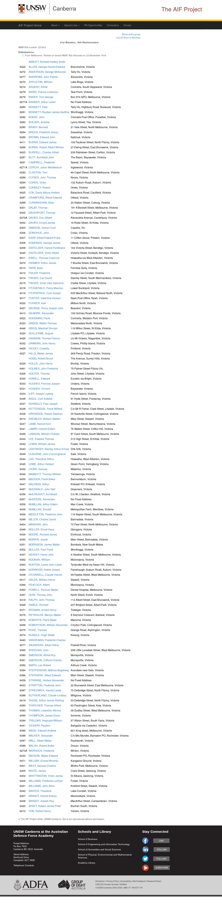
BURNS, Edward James (43, 142)
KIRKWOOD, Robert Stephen (46, 414)
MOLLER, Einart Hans (41, 529)
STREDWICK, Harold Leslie (45, 690)
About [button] (54, 25)
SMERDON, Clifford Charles (45, 660)
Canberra (64, 8)
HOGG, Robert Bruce (41, 358)
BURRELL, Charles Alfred (44, 152)
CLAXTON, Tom (38, 172)
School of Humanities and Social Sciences (99, 849)
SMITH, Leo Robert (40, 665)
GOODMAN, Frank (39, 318)
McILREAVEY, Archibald (43, 494)
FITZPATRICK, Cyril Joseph (45, 293)
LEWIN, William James (42, 444)
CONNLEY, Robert (39, 187)
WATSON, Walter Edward (43, 756)
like (161, 840)
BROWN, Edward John (42, 137)
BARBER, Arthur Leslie (42, 102)
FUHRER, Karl (37, 303)
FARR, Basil (36, 268)
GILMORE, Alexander (41, 313)
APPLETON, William (40, 82)
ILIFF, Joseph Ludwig (41, 393)
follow (162, 849)
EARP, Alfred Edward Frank (44, 238)
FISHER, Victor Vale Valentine (46, 283)
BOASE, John (37, 117)
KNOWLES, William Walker (44, 419)
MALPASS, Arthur (39, 484)
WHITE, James (37, 771)
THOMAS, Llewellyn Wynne (45, 710)
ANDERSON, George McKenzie (47, 72)
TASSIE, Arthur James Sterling (46, 700)
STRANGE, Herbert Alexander (46, 680)
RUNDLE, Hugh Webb (42, 635)
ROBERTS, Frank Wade (43, 620)
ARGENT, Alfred (38, 87)
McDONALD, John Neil (42, 489)
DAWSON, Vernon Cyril (42, 228)
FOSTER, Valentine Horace (45, 298)
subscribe (161, 867)
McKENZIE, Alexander (42, 499)
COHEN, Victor (37, 182)
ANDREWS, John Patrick (43, 77)
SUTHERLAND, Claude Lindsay (47, 695)
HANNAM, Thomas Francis (44, 338)
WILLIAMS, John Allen (42, 786)
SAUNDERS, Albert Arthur (44, 645)
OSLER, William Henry (42, 580)
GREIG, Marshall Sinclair (43, 328)
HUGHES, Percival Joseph (44, 383)
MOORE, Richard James (43, 534)
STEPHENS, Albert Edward (45, 675)
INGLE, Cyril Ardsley (40, 398)
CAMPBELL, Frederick (42, 162)
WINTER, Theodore (40, 791)
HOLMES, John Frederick (43, 368)
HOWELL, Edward (39, 378)
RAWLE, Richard (38, 605)
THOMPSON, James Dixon (44, 715)
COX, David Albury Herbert (44, 192)
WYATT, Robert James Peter (45, 806)
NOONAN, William (39, 559)
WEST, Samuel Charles (42, 766)
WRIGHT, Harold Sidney (43, 796)
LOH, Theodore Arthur (41, 459)
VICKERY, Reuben (39, 725)
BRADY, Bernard (38, 127)
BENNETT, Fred (38, 107)
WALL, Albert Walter (40, 740)
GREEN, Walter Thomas (43, 323)
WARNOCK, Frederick (41, 750)
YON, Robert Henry (40, 811)
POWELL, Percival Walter (43, 590)
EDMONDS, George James (44, 243)
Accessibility (125, 881)
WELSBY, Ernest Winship (43, 761)
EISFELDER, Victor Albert (44, 253)
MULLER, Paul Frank (41, 549)
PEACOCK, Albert (39, 585)
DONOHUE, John (39, 233)
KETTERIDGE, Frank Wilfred (45, 409)
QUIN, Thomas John (40, 595)
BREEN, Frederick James (43, 132)
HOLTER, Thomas (39, 373)
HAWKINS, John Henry (42, 343)
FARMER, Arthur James (42, 263)
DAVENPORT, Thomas (42, 212)
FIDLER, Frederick (39, 273)
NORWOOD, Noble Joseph (44, 569)
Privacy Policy (112, 881)
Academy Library (86, 862)
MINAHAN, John (38, 524)
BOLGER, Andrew (39, 122)
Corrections (113, 25)
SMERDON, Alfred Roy (42, 655)
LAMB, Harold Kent (40, 424)
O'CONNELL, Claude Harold (45, 574)
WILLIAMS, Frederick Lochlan (46, 781)
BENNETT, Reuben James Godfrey (49, 112)
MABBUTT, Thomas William (45, 474)
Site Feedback (138, 881)
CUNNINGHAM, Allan (41, 202)
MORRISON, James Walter (44, 544)
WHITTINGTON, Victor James (46, 776)
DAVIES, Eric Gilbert (40, 217)
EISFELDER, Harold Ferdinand (47, 248)
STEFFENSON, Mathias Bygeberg (49, 670)
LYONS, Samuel (38, 469)
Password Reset (154, 881)
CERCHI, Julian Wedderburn (45, 167)
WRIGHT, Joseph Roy (41, 801)
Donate (127, 25)
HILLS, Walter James (41, 353)
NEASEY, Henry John (41, 554)
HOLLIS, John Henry (40, 363)
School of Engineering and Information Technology (104, 844)
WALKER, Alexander (41, 735)
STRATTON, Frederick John (45, 685)
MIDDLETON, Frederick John (45, 514)
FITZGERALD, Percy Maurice (46, 288)
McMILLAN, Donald (40, 509)
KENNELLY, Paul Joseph (43, 404)
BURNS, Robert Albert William (46, 147)
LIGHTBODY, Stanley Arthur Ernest (49, 449)
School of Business (87, 839)
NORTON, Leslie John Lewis (45, 564)
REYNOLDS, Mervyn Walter (45, 615)
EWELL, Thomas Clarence (44, 258)
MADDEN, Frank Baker (42, 479)
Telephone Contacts (23, 865)
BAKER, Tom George (41, 97)
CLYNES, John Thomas (42, 177)
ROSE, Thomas (38, 630)
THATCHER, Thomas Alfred (45, 705)
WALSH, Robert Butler (41, 745)
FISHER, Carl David (40, 278)
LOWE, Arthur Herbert (41, 464)
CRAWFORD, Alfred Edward (45, 197)
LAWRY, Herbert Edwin (42, 429)
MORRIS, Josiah (38, 539)
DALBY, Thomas (38, 207)
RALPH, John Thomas (42, 600)
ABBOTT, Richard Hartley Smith (47, 62)
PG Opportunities (93, 25)
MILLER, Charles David (42, 519)
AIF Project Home (29, 25)
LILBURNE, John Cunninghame (47, 454)
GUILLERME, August (41, 333)
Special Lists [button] (71, 25)
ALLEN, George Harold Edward (47, 67)
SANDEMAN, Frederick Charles (47, 640)
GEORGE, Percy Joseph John (46, 308)
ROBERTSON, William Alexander (48, 625)
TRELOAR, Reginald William (45, 720)
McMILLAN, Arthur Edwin (43, 504)
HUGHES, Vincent (39, 388)
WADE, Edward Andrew (42, 730)
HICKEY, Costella (39, 348)
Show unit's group (131, 34)
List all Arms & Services (128, 37)
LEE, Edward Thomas (41, 439)
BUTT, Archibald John (41, 157)
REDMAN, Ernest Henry (43, 610)
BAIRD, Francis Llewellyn (43, 92)
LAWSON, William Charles (44, 434)
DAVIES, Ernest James (42, 222)
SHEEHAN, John (39, 650)
